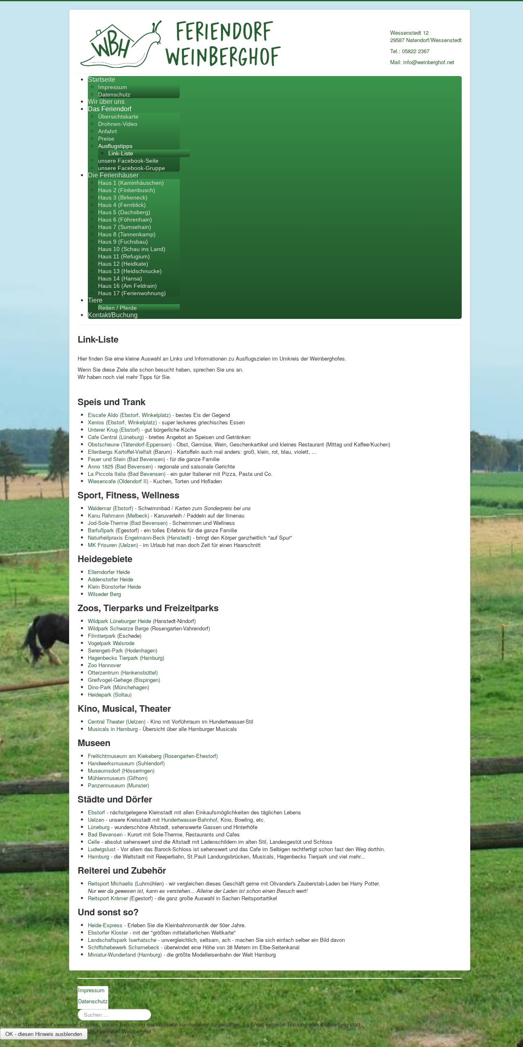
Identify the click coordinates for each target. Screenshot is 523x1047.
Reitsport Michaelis (110, 883)
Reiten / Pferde (117, 308)
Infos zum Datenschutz (261, 1043)
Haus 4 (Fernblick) (122, 205)
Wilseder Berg (104, 594)
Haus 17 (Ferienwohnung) (132, 293)
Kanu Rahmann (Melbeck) (118, 515)
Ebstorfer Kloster (108, 932)
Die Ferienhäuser (113, 175)
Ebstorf (96, 812)
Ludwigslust (102, 849)
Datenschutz (114, 94)
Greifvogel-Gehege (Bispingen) (124, 680)
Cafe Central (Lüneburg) (116, 437)
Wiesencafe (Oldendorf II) (118, 481)
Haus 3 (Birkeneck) (123, 197)
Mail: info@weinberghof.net (422, 62)
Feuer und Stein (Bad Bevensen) (126, 459)
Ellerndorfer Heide (109, 572)
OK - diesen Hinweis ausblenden (43, 1034)
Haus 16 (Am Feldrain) (127, 285)
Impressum (112, 87)
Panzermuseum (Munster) (118, 785)
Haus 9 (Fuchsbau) (123, 241)
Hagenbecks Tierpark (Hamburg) (126, 657)
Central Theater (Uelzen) (116, 721)
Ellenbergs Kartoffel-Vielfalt (120, 451)
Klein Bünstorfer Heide (114, 586)
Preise (106, 138)
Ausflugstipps (115, 146)
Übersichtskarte (118, 116)
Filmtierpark (102, 635)
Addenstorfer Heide (110, 579)
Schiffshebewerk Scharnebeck (123, 947)
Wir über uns (106, 101)
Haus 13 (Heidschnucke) (130, 271)
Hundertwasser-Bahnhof (189, 819)
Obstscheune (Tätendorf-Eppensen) (130, 444)
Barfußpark (101, 530)
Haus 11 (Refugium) (124, 256)
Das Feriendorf (109, 108)
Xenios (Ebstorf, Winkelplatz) (122, 422)
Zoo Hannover (104, 665)
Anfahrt (107, 131)
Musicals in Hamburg (113, 729)
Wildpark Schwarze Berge (118, 628)
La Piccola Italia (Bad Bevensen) (126, 474)
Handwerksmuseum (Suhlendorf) (126, 763)
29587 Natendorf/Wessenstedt (426, 40)
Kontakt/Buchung (113, 315)
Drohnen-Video (117, 124)
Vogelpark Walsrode (111, 643)
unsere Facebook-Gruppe (131, 168)
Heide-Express (105, 925)
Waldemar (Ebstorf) (110, 508)
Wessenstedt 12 (409, 32)
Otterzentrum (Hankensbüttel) (123, 672)
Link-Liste (120, 153)
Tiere (95, 300)
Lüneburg (99, 827)
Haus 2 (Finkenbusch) (126, 190)
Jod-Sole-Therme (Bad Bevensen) (128, 523)
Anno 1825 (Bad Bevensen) (120, 466)
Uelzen (97, 819)
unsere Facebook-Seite (128, 160)
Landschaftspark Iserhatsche (122, 940)
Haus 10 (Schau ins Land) (131, 249)
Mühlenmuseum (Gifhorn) (118, 778)
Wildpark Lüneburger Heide (119, 621)
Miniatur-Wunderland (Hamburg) (125, 954)
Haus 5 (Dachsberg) (124, 212)
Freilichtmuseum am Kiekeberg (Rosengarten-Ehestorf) (153, 756)
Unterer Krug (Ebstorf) (114, 429)
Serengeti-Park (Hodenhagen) (122, 650)
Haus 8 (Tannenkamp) (127, 234)
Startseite (101, 79)
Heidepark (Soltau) (110, 694)
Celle (94, 841)
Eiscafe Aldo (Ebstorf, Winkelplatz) (129, 415)
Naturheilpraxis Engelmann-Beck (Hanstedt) (139, 537)
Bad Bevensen (105, 834)
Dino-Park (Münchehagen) (118, 687)
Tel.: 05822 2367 (409, 51)
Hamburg (99, 856)
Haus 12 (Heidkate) (123, 263)
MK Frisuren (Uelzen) (113, 545)
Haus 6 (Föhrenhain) (125, 219)
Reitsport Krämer (108, 898)
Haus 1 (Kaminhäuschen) (131, 182)
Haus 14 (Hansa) (120, 278)
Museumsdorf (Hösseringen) (121, 770)
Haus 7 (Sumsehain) (124, 227)
